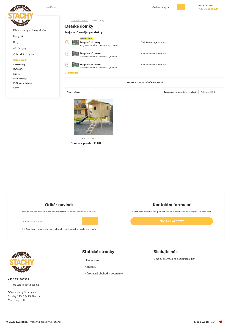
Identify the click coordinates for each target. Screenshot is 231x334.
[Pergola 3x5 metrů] (75, 64)
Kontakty (90, 266)
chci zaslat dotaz (172, 221)
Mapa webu (201, 321)
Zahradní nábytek (23, 54)
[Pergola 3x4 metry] (75, 42)
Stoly (16, 87)
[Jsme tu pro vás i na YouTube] (168, 265)
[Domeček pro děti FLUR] (93, 117)
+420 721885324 (207, 8)
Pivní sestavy (20, 78)
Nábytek (18, 36)
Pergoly (22, 48)
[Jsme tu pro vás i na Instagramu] (161, 266)
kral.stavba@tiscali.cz (26, 284)
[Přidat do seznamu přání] (72, 131)
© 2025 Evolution (17, 321)
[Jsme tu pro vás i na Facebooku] (156, 266)
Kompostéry (19, 64)
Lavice (16, 74)
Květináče (18, 69)
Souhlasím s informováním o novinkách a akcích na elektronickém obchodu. (61, 229)
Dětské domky (20, 60)
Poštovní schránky (22, 83)
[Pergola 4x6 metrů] (75, 53)
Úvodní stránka (94, 260)
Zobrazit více (72, 72)
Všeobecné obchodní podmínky (104, 273)
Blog (16, 42)
